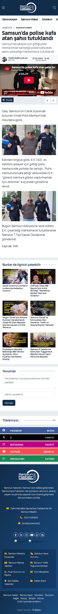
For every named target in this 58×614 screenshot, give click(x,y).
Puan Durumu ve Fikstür (14, 573)
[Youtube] (31, 534)
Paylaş (9, 99)
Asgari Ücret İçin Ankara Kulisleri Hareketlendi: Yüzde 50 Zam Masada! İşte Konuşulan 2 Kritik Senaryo (15, 322)
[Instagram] (26, 534)
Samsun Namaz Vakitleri (14, 564)
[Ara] (54, 8)
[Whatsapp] (37, 534)
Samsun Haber (30, 19)
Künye (40, 598)
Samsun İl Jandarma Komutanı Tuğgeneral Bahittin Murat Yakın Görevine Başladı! (41, 353)
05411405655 (31, 517)
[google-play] (36, 542)
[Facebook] (15, 534)
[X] (21, 534)
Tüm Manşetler (41, 571)
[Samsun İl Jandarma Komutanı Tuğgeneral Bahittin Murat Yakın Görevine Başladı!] (43, 339)
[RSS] (42, 534)
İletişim (32, 598)
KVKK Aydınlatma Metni (29, 601)
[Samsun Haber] (28, 7)
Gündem (47, 19)
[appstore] (20, 542)
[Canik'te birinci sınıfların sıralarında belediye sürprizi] (15, 276)
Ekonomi (49, 595)
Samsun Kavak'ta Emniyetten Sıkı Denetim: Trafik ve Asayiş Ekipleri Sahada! (42, 321)
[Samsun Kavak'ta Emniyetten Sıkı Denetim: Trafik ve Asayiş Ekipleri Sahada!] (43, 308)
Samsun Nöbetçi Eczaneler (14, 555)
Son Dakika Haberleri (11, 582)
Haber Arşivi (40, 580)
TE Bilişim (36, 609)
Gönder (9, 403)
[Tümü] (54, 420)
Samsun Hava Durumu (39, 555)
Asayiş (23, 598)
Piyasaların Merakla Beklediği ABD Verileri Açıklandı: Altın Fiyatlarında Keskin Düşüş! (13, 354)
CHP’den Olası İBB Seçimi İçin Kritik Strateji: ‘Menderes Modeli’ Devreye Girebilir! (40, 290)
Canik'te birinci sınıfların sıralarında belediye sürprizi (15, 288)
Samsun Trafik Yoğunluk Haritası (39, 564)
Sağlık (16, 598)
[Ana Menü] (3, 7)
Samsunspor (9, 19)
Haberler (7, 27)
